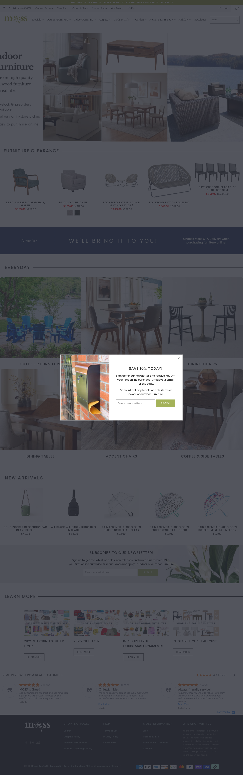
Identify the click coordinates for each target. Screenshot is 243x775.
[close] (179, 358)
